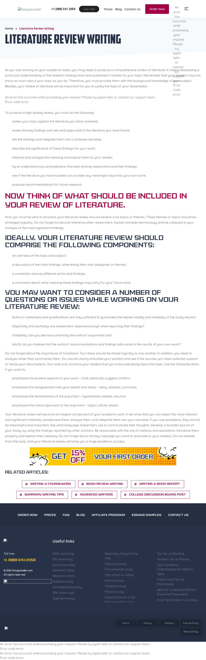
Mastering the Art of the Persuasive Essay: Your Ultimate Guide (120, 618)
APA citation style (63, 609)
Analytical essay (63, 598)
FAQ (66, 531)
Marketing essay (115, 602)
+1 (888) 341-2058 (63, 25)
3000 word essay (63, 570)
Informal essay (114, 597)
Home (9, 45)
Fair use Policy (191, 639)
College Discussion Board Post (157, 511)
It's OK (162, 7)
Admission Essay (63, 586)
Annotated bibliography (67, 603)
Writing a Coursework (50, 500)
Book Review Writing (104, 500)
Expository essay (116, 580)
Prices (108, 25)
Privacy (147, 639)
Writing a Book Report (159, 500)
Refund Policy (191, 647)
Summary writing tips (44, 511)
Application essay (64, 614)
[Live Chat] (194, 631)
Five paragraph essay (119, 585)
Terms (125, 639)
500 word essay (63, 575)
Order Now (157, 25)
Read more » (65, 12)
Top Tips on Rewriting (170, 570)
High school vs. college (119, 591)
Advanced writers (96, 511)
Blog (118, 25)
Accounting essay (64, 581)
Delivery (169, 639)
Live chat (89, 25)
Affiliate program (108, 531)
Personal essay (114, 608)
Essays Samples (146, 531)
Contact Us (132, 25)
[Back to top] (194, 617)
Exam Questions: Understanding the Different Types (175, 585)
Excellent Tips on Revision (173, 575)
